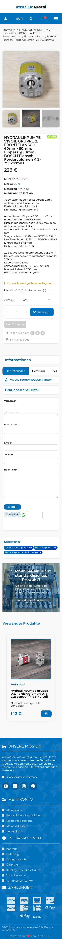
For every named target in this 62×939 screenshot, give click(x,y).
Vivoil (17, 184)
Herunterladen (15, 371)
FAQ (54, 371)
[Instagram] (24, 786)
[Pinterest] (43, 333)
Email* (8, 442)
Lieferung (38, 371)
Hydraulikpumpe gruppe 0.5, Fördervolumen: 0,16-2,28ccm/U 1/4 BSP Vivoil (30, 694)
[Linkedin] (15, 786)
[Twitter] (37, 333)
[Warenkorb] (44, 18)
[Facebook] (32, 333)
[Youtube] (6, 786)
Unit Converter (15, 324)
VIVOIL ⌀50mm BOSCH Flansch (31, 379)
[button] (31, 19)
